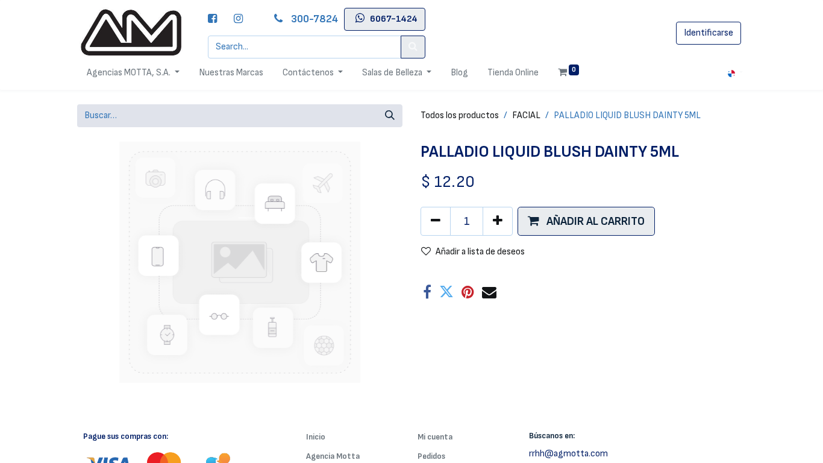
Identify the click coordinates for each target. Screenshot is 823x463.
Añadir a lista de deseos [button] (480, 251)
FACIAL (526, 115)
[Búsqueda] (389, 115)
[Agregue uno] (498, 221)
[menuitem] (231, 73)
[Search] (413, 47)
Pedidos (431, 456)
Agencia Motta (333, 456)
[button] (586, 221)
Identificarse (708, 33)
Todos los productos (460, 115)
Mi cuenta (435, 437)
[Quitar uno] (436, 221)
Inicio (315, 437)
